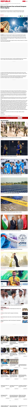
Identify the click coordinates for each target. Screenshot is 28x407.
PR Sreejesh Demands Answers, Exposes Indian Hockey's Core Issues (11, 286)
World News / (3, 3)
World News (2, 16)
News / (1, 3)
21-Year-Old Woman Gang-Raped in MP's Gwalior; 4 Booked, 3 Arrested (11, 212)
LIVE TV (24, 1)
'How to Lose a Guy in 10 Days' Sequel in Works (8, 267)
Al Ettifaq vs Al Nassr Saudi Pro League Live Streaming (9, 156)
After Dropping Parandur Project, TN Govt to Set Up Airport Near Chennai (11, 305)
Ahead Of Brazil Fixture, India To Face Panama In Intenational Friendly (11, 174)
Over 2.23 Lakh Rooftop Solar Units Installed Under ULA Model (10, 193)
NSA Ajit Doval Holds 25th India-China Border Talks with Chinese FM (11, 230)
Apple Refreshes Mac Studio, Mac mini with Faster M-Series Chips (11, 316)
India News (2, 213)
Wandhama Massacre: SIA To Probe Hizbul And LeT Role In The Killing (11, 137)
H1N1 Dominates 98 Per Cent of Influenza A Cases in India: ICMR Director (11, 249)
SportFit (2, 157)
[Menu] (26, 1)
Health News (2, 250)
